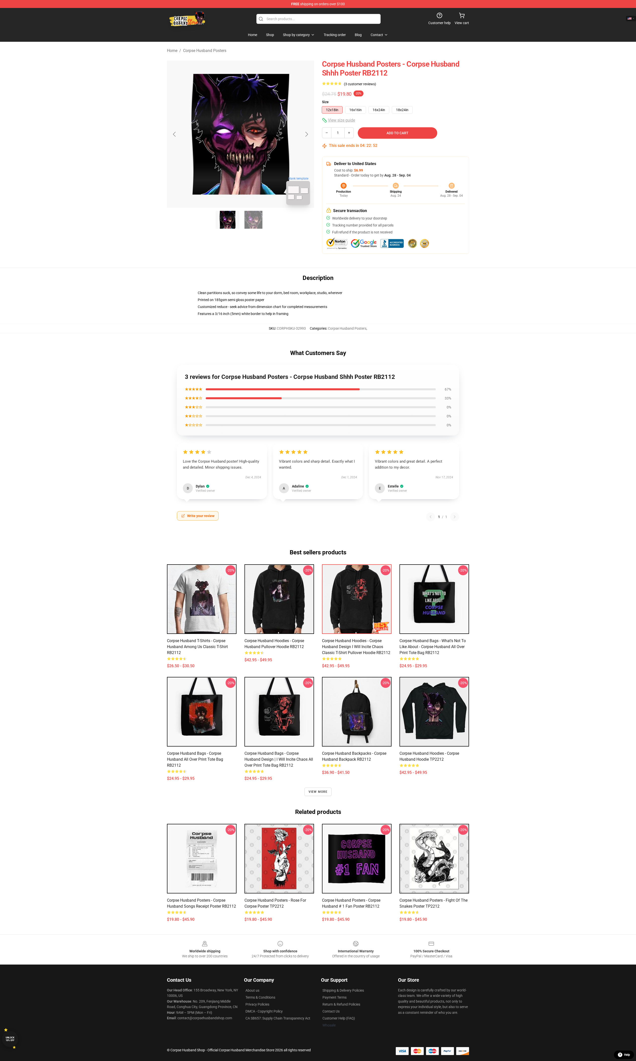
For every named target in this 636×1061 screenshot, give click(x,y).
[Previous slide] (174, 134)
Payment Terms (334, 997)
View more (318, 792)
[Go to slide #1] (227, 220)
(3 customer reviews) (360, 84)
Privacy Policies (257, 1004)
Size (325, 102)
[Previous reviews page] (430, 516)
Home (172, 50)
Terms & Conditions (260, 997)
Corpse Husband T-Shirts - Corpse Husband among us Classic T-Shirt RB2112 (197, 646)
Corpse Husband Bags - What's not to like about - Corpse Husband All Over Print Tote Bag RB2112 (432, 646)
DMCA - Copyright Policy (264, 1011)
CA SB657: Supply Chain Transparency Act (277, 1018)
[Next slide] (306, 134)
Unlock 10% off (10, 1039)
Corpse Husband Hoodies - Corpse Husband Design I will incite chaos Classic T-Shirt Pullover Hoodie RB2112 (356, 646)
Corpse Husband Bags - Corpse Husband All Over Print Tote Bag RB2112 (195, 759)
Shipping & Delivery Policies (343, 990)
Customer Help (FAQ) (338, 1018)
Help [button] (627, 1055)
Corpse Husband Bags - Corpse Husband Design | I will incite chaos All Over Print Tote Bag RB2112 (278, 759)
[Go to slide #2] (253, 220)
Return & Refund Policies (341, 1004)
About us (252, 990)
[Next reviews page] (454, 516)
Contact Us (331, 1011)
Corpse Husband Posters (204, 50)
